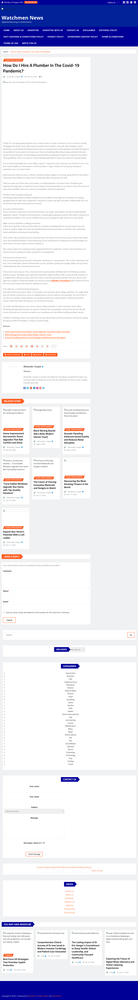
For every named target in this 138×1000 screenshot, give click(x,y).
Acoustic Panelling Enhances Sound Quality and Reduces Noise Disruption (35, 337)
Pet (70, 738)
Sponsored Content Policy (83, 37)
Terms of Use (11, 43)
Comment (7, 571)
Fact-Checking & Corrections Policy (24, 37)
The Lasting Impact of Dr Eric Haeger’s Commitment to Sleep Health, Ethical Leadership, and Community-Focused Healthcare (85, 950)
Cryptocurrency (70, 682)
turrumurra (51, 355)
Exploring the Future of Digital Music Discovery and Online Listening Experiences (120, 963)
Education (70, 685)
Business (70, 676)
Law (70, 717)
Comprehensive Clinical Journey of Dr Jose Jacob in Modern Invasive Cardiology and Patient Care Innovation (51, 947)
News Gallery (43, 996)
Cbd (70, 679)
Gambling (70, 699)
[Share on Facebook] (11, 346)
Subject (34, 807)
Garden (70, 705)
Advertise (33, 30)
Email (6, 601)
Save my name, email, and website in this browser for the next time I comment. (38, 612)
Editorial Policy (108, 30)
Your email (34, 797)
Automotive (70, 673)
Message (34, 818)
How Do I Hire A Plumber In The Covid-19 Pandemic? (30, 52)
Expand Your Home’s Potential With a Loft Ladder (13, 534)
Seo (70, 740)
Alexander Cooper (14, 77)
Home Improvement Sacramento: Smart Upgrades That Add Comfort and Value (37, 332)
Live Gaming (70, 720)
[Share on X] (16, 346)
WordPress (32, 996)
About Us (19, 30)
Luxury (70, 723)
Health (70, 711)
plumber (38, 355)
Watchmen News (22, 17)
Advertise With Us (53, 30)
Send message (34, 854)
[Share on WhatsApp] (27, 346)
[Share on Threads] (47, 346)
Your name (34, 786)
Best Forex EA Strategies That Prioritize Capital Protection (15, 962)
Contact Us (73, 30)
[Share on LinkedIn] (22, 346)
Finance (70, 693)
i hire (28, 355)
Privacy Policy (56, 37)
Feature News (70, 691)
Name (6, 591)
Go (131, 635)
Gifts (70, 708)
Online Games (70, 735)
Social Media (70, 743)
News (70, 732)
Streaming (70, 752)
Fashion (70, 688)
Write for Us (29, 43)
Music (70, 729)
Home (7, 30)
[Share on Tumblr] (42, 346)
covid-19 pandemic (13, 355)
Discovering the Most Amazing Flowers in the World (76, 484)
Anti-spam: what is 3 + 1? (34, 843)
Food (70, 696)
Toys (70, 758)
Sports (70, 749)
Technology (70, 755)
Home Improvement (70, 714)
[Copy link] (54, 346)
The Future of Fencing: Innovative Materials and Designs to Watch (45, 485)
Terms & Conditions (113, 37)
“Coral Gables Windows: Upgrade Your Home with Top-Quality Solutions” (15, 488)
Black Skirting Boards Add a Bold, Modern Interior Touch (28, 335)
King (8, 970)
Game (70, 702)
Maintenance (70, 726)
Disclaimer (89, 30)
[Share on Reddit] (37, 346)
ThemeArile (56, 996)
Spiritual (70, 746)
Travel (70, 764)
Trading (70, 761)
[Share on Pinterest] (32, 346)
